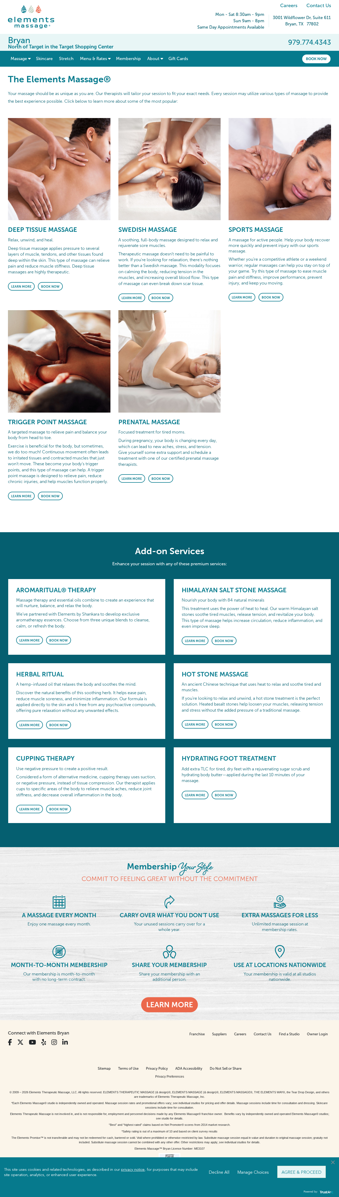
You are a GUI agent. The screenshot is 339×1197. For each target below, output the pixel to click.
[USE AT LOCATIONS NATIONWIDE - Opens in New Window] (280, 951)
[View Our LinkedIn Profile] (65, 1042)
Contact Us (318, 5)
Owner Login (317, 1034)
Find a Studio (289, 1034)
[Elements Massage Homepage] (35, 17)
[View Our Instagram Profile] (54, 1042)
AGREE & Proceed (302, 1172)
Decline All (219, 1172)
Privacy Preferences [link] (169, 1076)
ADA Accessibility (188, 1068)
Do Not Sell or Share (226, 1068)
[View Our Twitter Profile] (20, 1042)
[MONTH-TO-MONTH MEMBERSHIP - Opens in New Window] (59, 951)
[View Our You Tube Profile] (32, 1042)
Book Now (316, 59)
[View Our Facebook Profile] (10, 1042)
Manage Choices (253, 1172)
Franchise (197, 1034)
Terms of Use (128, 1068)
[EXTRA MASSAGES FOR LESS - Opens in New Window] (280, 901)
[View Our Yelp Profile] (43, 1042)
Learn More (21, 286)
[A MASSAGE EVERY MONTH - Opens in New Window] (59, 901)
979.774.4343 (309, 42)
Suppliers (219, 1034)
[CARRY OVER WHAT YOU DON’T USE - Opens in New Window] (169, 901)
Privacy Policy (157, 1068)
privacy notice (133, 1169)
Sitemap (104, 1068)
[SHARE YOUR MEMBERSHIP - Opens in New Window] (169, 951)
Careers (288, 5)
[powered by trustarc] (326, 1192)
